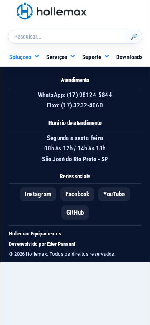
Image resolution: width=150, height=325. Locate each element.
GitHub (75, 212)
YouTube (114, 194)
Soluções (20, 57)
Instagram (38, 194)
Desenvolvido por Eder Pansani (42, 244)
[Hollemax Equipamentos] (51, 11)
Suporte (91, 57)
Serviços (56, 57)
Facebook (77, 194)
